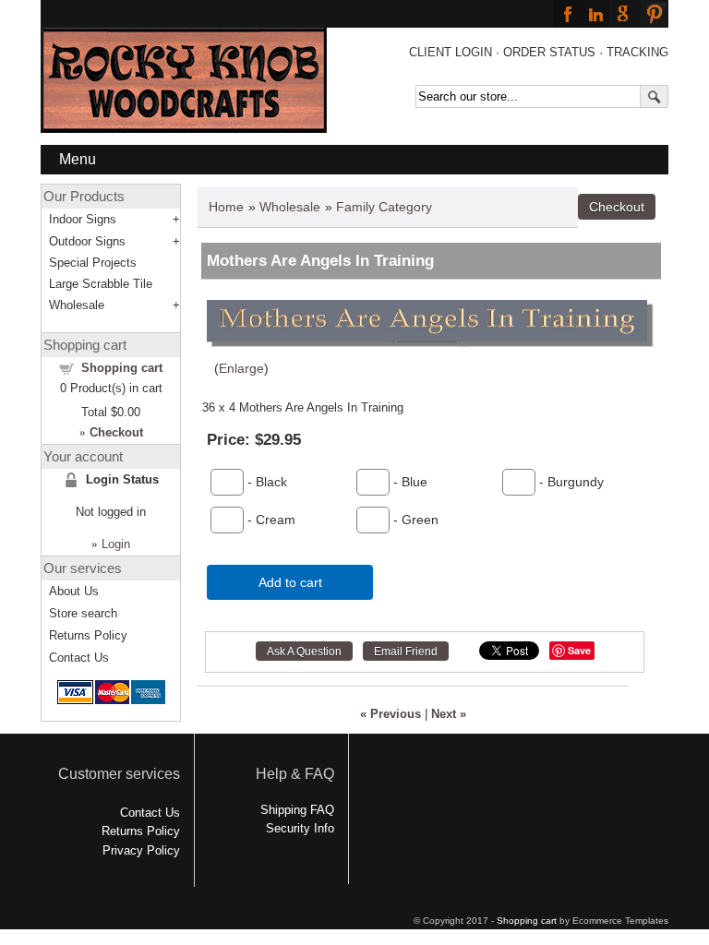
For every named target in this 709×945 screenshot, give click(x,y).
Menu (77, 159)
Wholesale (289, 206)
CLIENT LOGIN (450, 52)
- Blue (408, 481)
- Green (414, 519)
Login (116, 544)
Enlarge (241, 368)
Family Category (384, 206)
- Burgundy (569, 481)
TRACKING (637, 52)
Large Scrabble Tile (100, 284)
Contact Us (79, 657)
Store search (83, 613)
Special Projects (93, 262)
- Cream (269, 519)
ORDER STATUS (549, 52)
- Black (265, 481)
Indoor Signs (82, 219)
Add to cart (290, 582)
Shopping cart (121, 368)
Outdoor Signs (87, 241)
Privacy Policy (141, 850)
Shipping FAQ (297, 810)
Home (226, 206)
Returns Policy (88, 635)
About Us (74, 591)
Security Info (300, 828)
